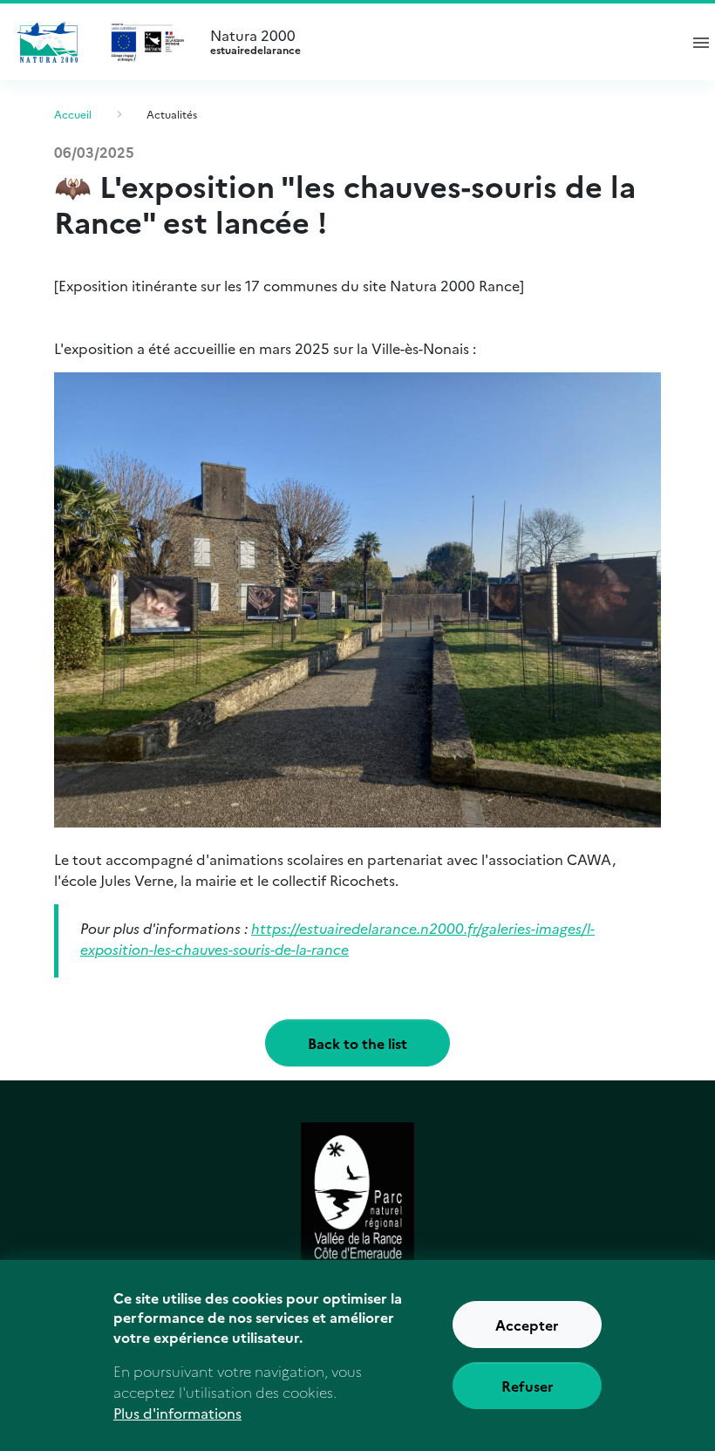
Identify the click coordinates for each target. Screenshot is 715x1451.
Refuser (527, 1385)
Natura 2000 (255, 42)
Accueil (73, 113)
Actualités (171, 113)
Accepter (527, 1324)
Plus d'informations (177, 1412)
